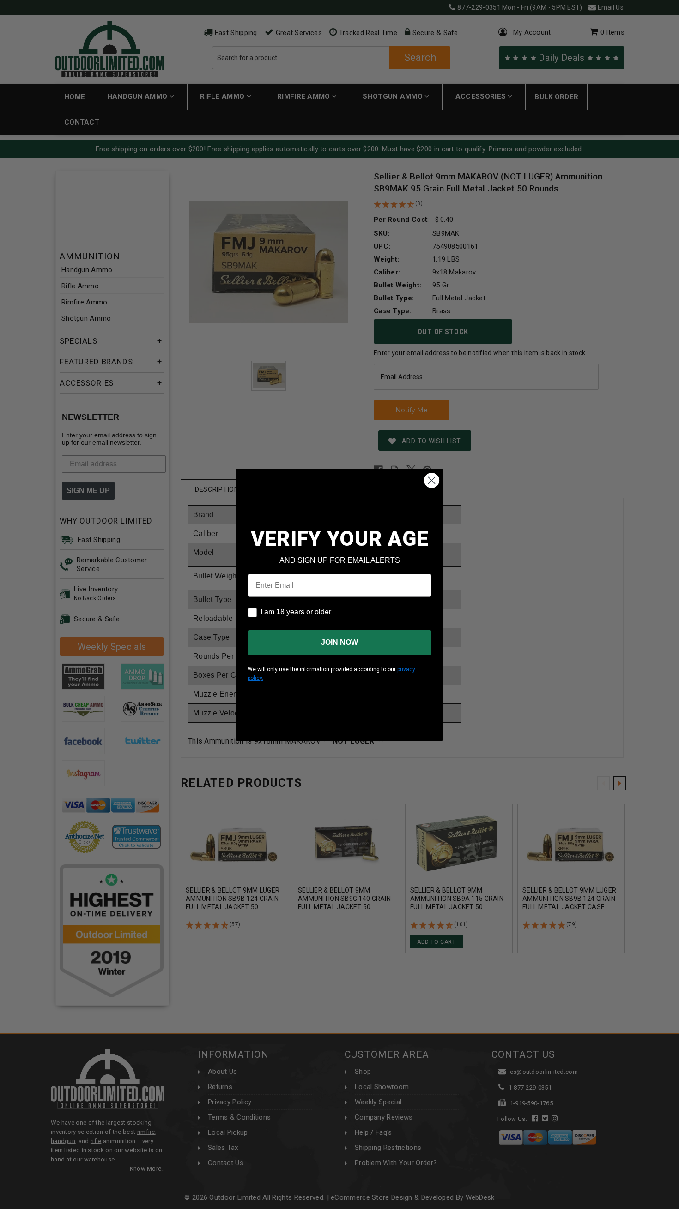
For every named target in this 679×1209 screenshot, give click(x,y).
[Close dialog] (432, 480)
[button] (678, 1204)
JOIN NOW (339, 642)
